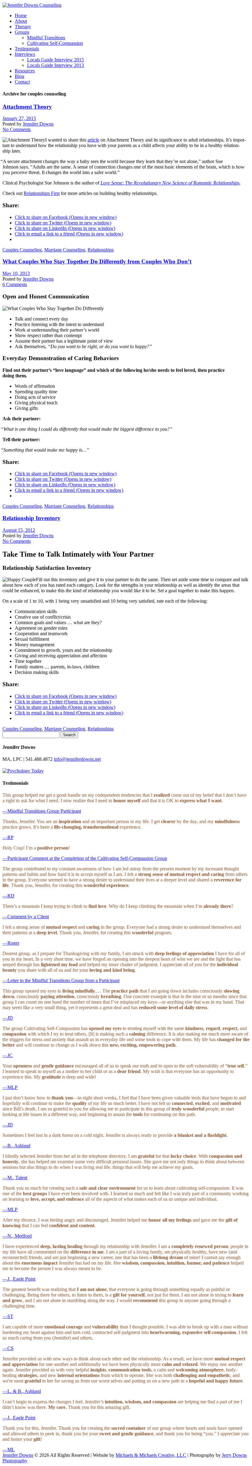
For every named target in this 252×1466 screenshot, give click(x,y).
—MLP (10, 1087)
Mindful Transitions (46, 37)
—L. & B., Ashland (21, 1391)
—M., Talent (14, 1177)
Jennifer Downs (38, 123)
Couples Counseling (22, 249)
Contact (22, 81)
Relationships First (42, 193)
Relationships (101, 249)
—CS (8, 1348)
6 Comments (14, 284)
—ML (8, 1449)
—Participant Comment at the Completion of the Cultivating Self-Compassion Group (84, 858)
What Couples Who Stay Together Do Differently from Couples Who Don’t (96, 261)
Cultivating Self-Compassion (55, 43)
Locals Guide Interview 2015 (55, 59)
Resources (25, 70)
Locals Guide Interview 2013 (55, 65)
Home (21, 15)
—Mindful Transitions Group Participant (41, 811)
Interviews (25, 54)
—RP (8, 837)
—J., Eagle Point (18, 1278)
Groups (22, 32)
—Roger (10, 943)
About (21, 21)
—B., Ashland (16, 1145)
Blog (19, 76)
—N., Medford (17, 1236)
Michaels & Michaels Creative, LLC (151, 1455)
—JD (7, 1018)
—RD (8, 895)
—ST (7, 1316)
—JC (7, 1055)
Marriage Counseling (64, 249)
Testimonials (27, 48)
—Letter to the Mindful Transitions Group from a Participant (61, 980)
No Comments (16, 129)
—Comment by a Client (25, 916)
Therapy (23, 26)
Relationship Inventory (31, 518)
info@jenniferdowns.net (77, 759)
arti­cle (93, 139)
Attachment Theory (27, 106)
